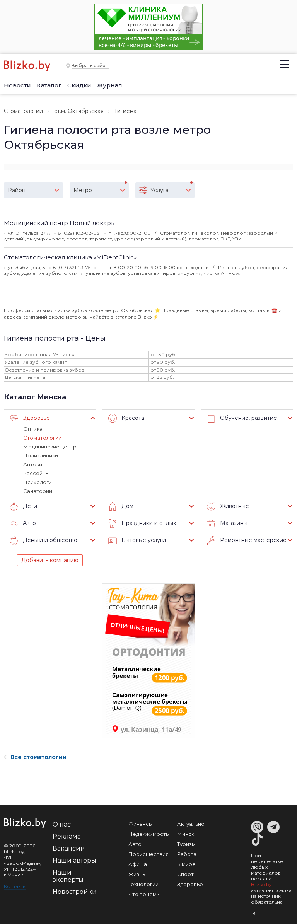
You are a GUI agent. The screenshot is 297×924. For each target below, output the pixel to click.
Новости (17, 85)
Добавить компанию (50, 560)
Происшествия (148, 854)
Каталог (49, 85)
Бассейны (36, 473)
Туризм (186, 844)
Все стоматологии (38, 757)
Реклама (67, 836)
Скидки (79, 85)
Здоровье (190, 884)
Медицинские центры (51, 446)
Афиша (137, 864)
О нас (62, 824)
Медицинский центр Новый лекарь (59, 223)
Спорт (185, 874)
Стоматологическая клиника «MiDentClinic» (70, 257)
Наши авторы (74, 860)
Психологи (37, 482)
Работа (186, 854)
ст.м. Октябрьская (79, 110)
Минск (185, 834)
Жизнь (136, 874)
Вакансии (69, 848)
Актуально (191, 824)
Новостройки (75, 891)
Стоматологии (23, 110)
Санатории (37, 491)
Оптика (33, 429)
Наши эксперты (68, 876)
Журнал (109, 85)
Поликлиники (40, 455)
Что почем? (143, 894)
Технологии (143, 884)
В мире (186, 864)
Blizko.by (261, 884)
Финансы (140, 824)
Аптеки (32, 464)
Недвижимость (148, 834)
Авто (135, 844)
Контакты (15, 886)
